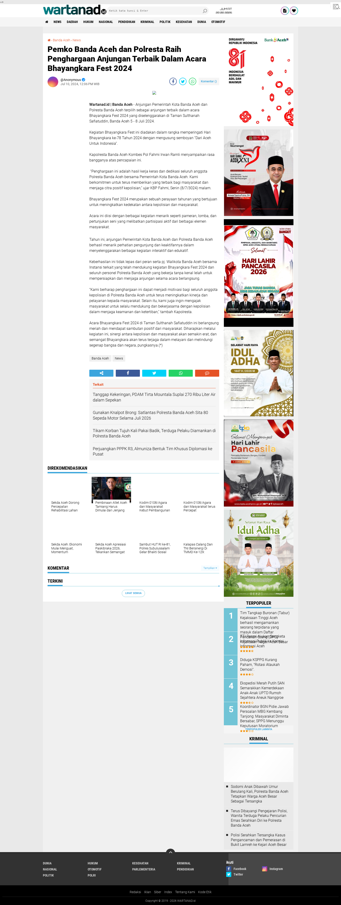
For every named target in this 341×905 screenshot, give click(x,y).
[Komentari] (207, 373)
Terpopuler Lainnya (258, 729)
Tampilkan (209, 568)
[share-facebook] (173, 81)
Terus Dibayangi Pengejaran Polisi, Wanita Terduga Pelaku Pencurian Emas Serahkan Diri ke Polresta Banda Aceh (259, 818)
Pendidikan (126, 22)
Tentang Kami (185, 892)
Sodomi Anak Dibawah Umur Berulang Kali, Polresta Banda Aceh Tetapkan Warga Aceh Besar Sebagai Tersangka (259, 793)
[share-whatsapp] (192, 81)
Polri (92, 875)
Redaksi (135, 892)
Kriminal (147, 22)
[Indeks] (285, 10)
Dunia (201, 22)
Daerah (72, 22)
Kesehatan (184, 22)
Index (168, 892)
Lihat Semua (133, 593)
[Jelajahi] (335, 6)
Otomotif (218, 22)
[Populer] (294, 10)
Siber (157, 892)
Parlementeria (143, 869)
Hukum (88, 22)
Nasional (106, 22)
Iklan (147, 892)
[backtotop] (170, 853)
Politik (165, 22)
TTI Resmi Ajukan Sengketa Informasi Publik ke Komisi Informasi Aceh (262, 641)
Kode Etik (205, 892)
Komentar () (209, 81)
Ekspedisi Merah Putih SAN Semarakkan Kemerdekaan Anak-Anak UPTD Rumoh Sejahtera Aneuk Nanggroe (262, 690)
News (57, 22)
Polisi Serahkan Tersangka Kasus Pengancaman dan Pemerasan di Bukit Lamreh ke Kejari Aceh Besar (258, 840)
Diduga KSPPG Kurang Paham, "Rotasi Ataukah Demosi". (260, 665)
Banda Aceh (61, 40)
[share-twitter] (183, 81)
